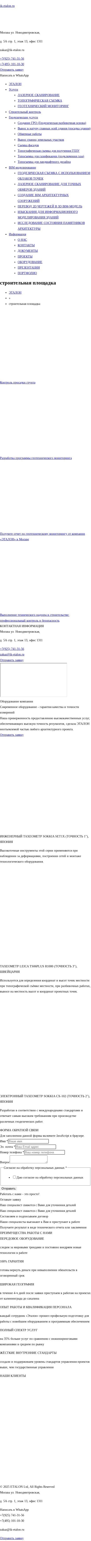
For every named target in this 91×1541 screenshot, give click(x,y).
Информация (17, 234)
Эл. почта (7, 1146)
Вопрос (5, 1162)
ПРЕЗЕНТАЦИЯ (29, 267)
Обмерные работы (30, 134)
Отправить (9, 1188)
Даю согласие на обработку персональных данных (50, 1177)
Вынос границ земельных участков (41, 139)
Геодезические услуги (23, 117)
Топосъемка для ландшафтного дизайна (44, 161)
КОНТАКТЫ (26, 245)
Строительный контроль (25, 112)
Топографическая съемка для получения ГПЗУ (49, 150)
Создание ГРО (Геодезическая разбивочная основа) (52, 123)
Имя (4, 1141)
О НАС (22, 239)
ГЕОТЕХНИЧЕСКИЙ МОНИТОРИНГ (43, 106)
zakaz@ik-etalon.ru (12, 654)
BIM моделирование (22, 167)
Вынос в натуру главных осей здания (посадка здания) (54, 128)
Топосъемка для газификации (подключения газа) (51, 156)
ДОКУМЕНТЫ (28, 250)
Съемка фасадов (28, 145)
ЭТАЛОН (15, 84)
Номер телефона (12, 1152)
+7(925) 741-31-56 (12, 58)
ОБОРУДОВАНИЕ (30, 262)
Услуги (13, 89)
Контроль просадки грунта (17, 382)
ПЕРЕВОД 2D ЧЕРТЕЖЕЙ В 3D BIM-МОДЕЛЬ (50, 206)
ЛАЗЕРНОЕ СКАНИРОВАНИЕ (39, 95)
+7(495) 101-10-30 (12, 64)
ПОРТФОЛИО (27, 273)
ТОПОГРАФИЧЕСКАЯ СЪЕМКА (40, 100)
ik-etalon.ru (7, 6)
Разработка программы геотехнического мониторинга (36, 458)
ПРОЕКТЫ (25, 256)
